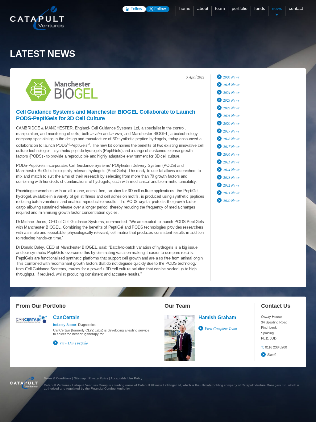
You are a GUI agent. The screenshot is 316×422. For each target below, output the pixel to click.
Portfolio (239, 8)
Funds (259, 8)
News (277, 8)
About (202, 8)
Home (184, 8)
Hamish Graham (217, 317)
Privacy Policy (98, 378)
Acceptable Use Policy (126, 378)
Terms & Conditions (57, 378)
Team (220, 8)
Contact (296, 8)
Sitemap (80, 378)
